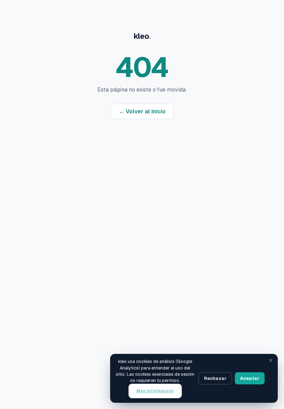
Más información (155, 391)
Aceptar (249, 378)
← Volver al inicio (142, 111)
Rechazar (215, 378)
